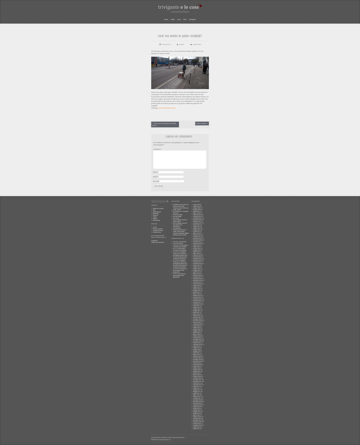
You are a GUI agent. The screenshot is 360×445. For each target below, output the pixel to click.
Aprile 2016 (196, 413)
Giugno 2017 (196, 390)
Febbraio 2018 (197, 376)
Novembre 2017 (197, 381)
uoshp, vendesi (177, 209)
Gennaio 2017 (197, 398)
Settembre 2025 (197, 223)
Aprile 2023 (196, 272)
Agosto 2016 (196, 406)
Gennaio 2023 (197, 277)
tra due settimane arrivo (167, 108)
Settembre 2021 (197, 304)
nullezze (155, 218)
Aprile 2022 (196, 292)
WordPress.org (157, 232)
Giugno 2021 (196, 309)
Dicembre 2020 (197, 319)
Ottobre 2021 (196, 302)
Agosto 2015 (196, 427)
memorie (155, 215)
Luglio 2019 (196, 347)
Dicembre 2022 (197, 278)
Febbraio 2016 (197, 416)
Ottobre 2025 (196, 221)
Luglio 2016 (196, 408)
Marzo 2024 (196, 253)
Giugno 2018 (196, 369)
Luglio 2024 (196, 246)
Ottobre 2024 (196, 241)
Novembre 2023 (197, 260)
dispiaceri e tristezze (158, 208)
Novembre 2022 (197, 280)
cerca (179, 19)
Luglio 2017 (196, 388)
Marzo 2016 (196, 415)
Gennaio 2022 (197, 297)
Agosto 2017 (196, 386)
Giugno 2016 (196, 410)
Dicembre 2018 (197, 359)
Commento (157, 149)
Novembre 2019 (197, 341)
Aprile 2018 (196, 373)
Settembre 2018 (197, 364)
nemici (155, 217)
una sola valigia (177, 216)
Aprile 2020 (196, 332)
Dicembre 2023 (197, 258)
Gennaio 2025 (197, 236)
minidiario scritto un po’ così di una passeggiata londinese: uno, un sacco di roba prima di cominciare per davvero (180, 255)
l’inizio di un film (177, 214)
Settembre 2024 (197, 243)
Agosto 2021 (196, 305)
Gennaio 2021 (197, 317)
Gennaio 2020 (197, 337)
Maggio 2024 (196, 250)
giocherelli (155, 213)
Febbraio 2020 (197, 336)
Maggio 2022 (196, 290)
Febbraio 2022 (197, 295)
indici (173, 19)
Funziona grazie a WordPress (159, 437)
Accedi (154, 227)
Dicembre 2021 (197, 299)
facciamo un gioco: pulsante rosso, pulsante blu (180, 270)
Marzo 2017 (196, 395)
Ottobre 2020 (196, 322)
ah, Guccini (176, 218)
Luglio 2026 (196, 206)
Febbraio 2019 (197, 356)
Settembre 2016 (197, 405)
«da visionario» (177, 228)
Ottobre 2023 (196, 262)
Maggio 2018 (196, 371)
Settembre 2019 (197, 344)
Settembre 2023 (197, 263)
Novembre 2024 (197, 240)
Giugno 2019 (196, 349)
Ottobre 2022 (196, 282)
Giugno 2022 (196, 288)
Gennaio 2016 (197, 418)
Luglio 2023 (196, 267)
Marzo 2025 (196, 233)
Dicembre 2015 (197, 420)
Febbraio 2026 (197, 214)
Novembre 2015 (197, 422)
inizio (166, 19)
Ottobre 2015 (196, 423)
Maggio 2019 (196, 351)
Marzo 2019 (196, 354)
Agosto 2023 (196, 265)
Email (155, 177)
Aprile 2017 (196, 393)
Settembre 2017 (197, 384)
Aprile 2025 (196, 231)
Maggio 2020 (196, 331)
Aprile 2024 (196, 251)
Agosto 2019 (196, 346)
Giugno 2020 (196, 329)
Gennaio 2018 (197, 378)
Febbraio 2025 (197, 235)
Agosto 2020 (196, 326)
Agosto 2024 (196, 245)
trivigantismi (156, 220)
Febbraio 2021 (197, 315)
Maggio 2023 (196, 270)
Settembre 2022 (197, 283)
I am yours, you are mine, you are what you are (164, 124)
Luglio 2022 (196, 287)
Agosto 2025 (196, 224)
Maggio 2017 (196, 391)
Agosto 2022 (196, 285)
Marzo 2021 (196, 314)
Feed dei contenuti (158, 229)
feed (184, 19)
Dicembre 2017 (197, 379)
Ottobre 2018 (196, 363)
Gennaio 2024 (197, 256)
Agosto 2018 (196, 366)
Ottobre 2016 (196, 403)
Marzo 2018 (196, 374)
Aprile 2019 (196, 352)
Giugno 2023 (196, 268)
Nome (155, 172)
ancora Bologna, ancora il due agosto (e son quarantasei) (180, 224)
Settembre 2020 (197, 324)
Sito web (156, 181)
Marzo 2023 (196, 273)
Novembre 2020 (197, 320)
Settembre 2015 (197, 425)
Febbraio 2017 (197, 396)
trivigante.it (154, 240)
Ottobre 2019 (196, 342)
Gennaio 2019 (197, 358)
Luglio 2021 (196, 307)
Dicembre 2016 (197, 400)
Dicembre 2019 (197, 339)
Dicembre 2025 (197, 218)
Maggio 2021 (196, 310)
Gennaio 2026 (197, 216)
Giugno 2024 (196, 248)
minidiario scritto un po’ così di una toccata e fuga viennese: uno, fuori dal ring (181, 206)
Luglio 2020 (196, 327)
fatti (154, 210)
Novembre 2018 (197, 361)
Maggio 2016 (196, 411)
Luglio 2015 (196, 428)
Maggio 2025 (196, 230)
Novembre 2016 (197, 401)
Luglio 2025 (196, 226)
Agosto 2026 (196, 204)
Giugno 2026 (196, 208)
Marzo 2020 (196, 334)
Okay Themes (180, 437)
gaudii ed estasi (197, 44)
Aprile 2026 (196, 211)
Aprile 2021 (196, 312)
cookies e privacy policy (157, 242)
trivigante (192, 19)
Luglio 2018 (196, 368)
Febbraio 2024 (197, 255)
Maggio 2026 (196, 209)
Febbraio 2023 (197, 275)
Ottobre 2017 (196, 383)
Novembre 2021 (197, 300)
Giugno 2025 (196, 228)
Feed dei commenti (158, 230)
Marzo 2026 (196, 213)
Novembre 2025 (197, 219)
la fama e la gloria (202, 123)
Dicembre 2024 (197, 238)
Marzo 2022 (196, 294)
